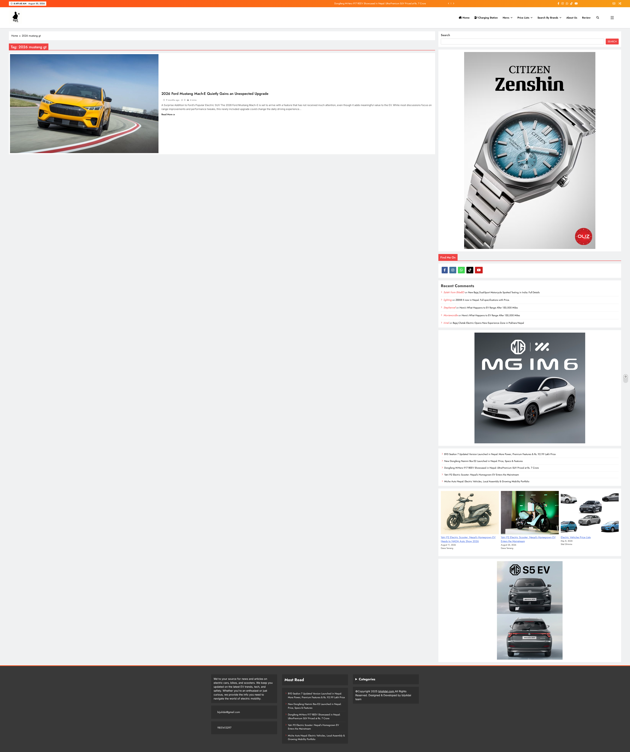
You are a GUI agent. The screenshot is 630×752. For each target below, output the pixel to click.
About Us (571, 18)
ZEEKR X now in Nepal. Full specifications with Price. (483, 300)
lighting (447, 300)
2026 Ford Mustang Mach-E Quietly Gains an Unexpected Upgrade (214, 93)
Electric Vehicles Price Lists (576, 537)
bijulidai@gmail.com (228, 712)
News (506, 18)
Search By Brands (547, 18)
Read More (167, 114)
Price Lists (523, 18)
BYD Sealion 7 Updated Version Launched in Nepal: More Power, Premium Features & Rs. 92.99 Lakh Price (500, 454)
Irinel (446, 323)
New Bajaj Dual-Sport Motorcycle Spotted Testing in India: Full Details (504, 292)
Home (466, 18)
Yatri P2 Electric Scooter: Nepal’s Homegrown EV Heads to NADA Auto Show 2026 (468, 539)
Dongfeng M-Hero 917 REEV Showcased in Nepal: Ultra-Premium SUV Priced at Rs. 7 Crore (491, 468)
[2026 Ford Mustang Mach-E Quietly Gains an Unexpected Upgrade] (84, 103)
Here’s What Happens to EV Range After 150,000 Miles (489, 307)
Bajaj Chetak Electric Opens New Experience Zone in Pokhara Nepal (488, 323)
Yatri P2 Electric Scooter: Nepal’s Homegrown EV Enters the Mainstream (390, 3)
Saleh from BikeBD (453, 292)
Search (445, 35)
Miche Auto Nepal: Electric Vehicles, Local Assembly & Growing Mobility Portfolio (486, 481)
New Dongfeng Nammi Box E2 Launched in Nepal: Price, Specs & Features (483, 461)
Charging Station (487, 18)
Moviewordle (450, 315)
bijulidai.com (386, 691)
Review (586, 18)
